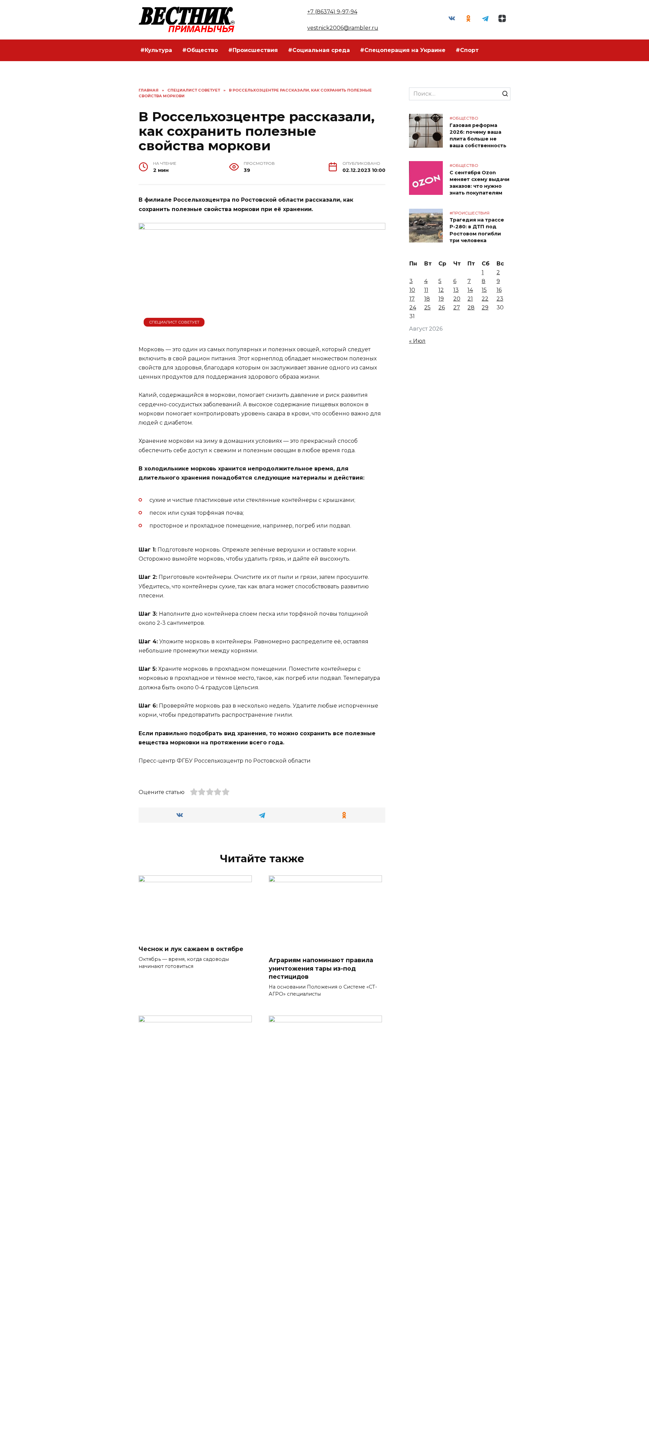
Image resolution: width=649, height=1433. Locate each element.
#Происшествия (253, 50)
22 (485, 299)
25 (427, 307)
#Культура (156, 50)
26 (441, 307)
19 (441, 299)
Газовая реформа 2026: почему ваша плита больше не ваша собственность (478, 135)
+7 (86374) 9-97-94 (332, 11)
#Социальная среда (319, 50)
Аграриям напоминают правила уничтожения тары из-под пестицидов (321, 968)
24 (412, 307)
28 (471, 307)
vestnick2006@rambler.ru (342, 28)
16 (499, 290)
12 (441, 290)
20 (456, 299)
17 (412, 299)
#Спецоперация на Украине (403, 50)
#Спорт (467, 50)
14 (470, 290)
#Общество (200, 50)
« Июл (417, 341)
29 (485, 307)
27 (456, 307)
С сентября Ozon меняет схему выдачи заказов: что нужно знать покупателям (479, 183)
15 (484, 290)
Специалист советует (174, 322)
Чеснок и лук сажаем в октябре (191, 948)
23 (500, 299)
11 (426, 290)
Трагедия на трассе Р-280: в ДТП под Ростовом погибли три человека (477, 230)
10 (412, 290)
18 (427, 299)
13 (456, 290)
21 (470, 299)
